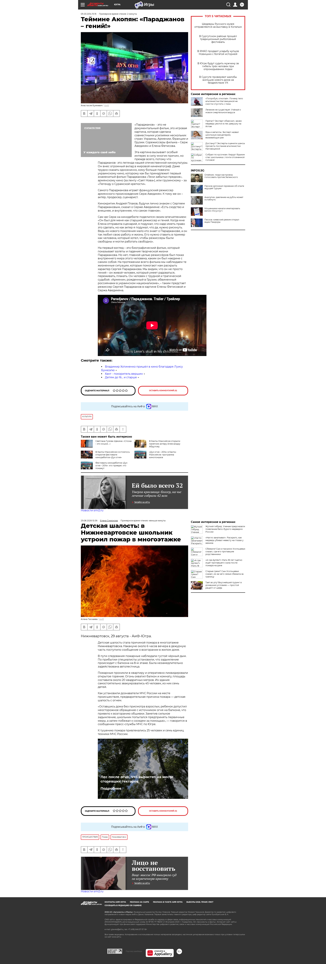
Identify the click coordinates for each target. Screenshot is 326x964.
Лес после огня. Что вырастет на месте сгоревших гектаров (137, 779)
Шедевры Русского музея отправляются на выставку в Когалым (218, 25)
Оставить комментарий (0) (163, 390)
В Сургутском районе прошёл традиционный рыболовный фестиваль (218, 39)
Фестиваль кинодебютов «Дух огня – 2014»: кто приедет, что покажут (111, 466)
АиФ (106, 105)
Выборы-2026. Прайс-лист (199, 902)
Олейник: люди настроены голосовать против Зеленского (221, 176)
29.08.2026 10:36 (89, 520)
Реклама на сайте (139, 902)
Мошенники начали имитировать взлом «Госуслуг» (222, 209)
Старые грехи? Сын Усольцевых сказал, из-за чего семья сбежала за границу (224, 574)
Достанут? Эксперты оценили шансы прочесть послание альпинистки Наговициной (225, 146)
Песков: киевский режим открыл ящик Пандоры (221, 221)
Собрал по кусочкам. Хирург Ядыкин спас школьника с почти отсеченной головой (225, 157)
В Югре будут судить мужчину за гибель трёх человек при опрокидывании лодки (218, 66)
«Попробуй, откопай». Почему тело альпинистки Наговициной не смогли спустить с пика (224, 101)
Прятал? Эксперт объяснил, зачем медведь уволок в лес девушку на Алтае (223, 124)
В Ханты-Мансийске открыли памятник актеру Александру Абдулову (164, 444)
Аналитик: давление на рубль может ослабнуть (223, 198)
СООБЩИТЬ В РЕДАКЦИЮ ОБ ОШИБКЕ (123, 905)
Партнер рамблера (134, 951)
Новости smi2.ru (92, 510)
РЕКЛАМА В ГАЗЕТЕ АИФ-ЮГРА (168, 902)
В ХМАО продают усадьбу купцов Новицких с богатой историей (218, 53)
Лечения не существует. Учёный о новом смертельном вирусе (223, 111)
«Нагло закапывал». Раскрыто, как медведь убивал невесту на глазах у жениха (224, 540)
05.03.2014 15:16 (88, 14)
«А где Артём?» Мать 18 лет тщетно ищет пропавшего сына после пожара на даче (223, 563)
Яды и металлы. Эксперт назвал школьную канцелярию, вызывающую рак (222, 135)
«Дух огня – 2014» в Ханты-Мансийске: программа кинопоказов (163, 455)
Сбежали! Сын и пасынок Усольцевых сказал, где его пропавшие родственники (225, 551)
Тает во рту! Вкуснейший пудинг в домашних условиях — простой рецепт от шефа (223, 585)
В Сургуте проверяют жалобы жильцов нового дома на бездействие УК (218, 80)
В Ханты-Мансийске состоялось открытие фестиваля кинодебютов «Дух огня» (112, 455)
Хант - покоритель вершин (124, 373)
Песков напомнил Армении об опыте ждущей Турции (224, 187)
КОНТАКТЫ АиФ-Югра (115, 902)
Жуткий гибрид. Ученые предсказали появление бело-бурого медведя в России (225, 529)
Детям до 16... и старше (121, 377)
